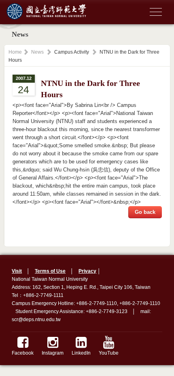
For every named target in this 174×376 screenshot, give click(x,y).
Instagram (53, 353)
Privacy (87, 271)
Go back (145, 212)
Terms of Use (50, 271)
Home (15, 52)
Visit (17, 271)
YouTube (109, 353)
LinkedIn (81, 353)
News (37, 52)
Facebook (23, 353)
